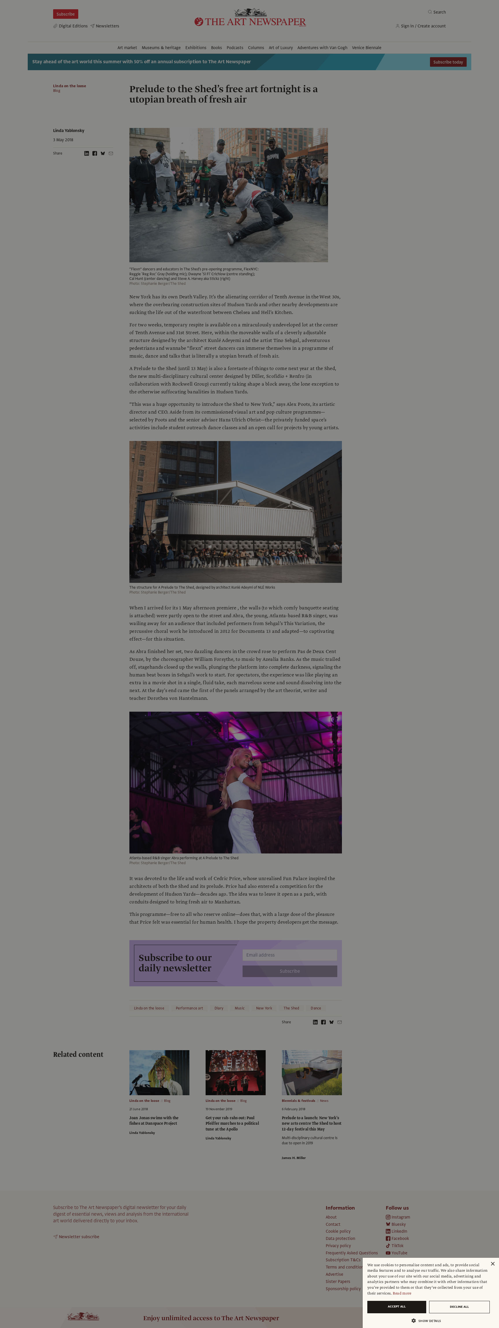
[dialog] (431, 1293)
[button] (428, 1320)
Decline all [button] (459, 1307)
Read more (402, 1293)
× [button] (492, 1264)
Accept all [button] (397, 1306)
